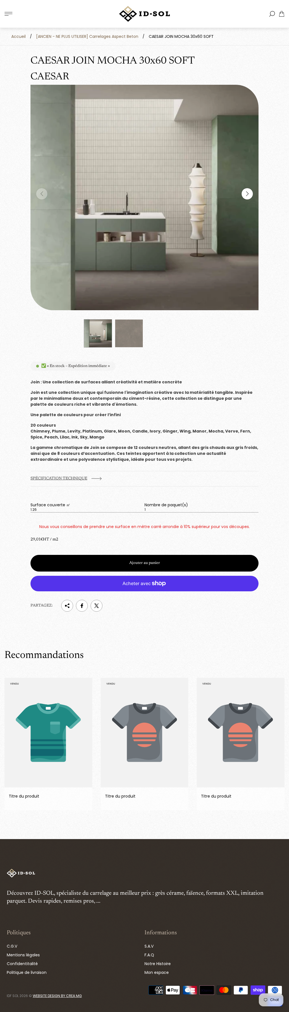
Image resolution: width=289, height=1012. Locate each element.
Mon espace (156, 972)
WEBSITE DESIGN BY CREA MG (57, 995)
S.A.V (149, 946)
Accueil (18, 36)
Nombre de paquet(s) (166, 505)
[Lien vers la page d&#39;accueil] (21, 873)
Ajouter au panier (144, 563)
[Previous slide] (41, 193)
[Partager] (67, 606)
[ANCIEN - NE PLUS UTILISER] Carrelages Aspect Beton (87, 36)
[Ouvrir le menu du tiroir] (8, 14)
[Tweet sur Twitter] (96, 606)
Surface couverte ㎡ (50, 505)
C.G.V (12, 946)
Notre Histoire (157, 964)
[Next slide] (247, 193)
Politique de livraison (27, 972)
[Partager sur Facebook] (82, 606)
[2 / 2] (129, 333)
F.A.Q (149, 955)
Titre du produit (24, 796)
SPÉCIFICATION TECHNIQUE (58, 479)
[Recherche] (272, 14)
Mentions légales (23, 955)
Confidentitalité (22, 964)
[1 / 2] (98, 333)
